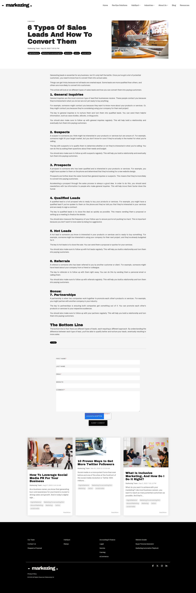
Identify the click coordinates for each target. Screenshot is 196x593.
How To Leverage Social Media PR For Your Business (48, 478)
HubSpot (135, 5)
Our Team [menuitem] (31, 540)
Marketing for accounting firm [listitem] (54, 502)
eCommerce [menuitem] (104, 556)
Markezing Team (34, 48)
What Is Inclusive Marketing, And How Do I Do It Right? (145, 476)
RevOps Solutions (119, 5)
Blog (174, 5)
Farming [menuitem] (102, 552)
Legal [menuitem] (102, 544)
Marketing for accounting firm (52, 53)
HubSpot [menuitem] (67, 540)
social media (86, 53)
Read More (66, 512)
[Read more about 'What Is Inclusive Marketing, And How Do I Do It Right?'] (146, 452)
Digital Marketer (34, 53)
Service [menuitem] (102, 548)
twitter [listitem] (57, 505)
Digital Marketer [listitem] (36, 502)
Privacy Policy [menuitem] (32, 574)
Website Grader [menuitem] (141, 540)
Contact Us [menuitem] (32, 544)
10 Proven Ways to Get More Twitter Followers (96, 462)
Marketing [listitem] (49, 505)
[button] (153, 566)
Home (105, 5)
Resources (184, 5)
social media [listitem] (35, 508)
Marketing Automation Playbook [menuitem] (147, 548)
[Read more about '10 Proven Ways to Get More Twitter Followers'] (98, 446)
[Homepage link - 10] (43, 571)
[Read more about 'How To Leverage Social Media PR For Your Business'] (50, 453)
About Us (162, 5)
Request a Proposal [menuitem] (35, 548)
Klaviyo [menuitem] (66, 544)
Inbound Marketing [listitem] (37, 505)
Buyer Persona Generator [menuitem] (145, 544)
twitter (76, 53)
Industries (148, 5)
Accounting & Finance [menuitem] (107, 540)
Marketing (68, 53)
